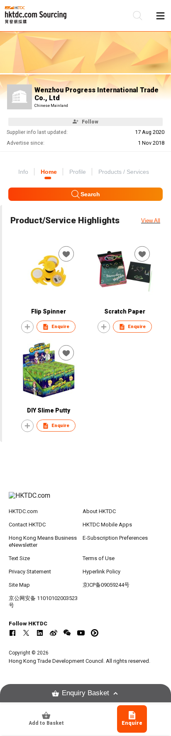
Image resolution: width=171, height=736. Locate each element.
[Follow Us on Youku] (94, 633)
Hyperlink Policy (101, 571)
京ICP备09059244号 (106, 585)
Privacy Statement (30, 571)
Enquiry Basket (85, 693)
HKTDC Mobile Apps (107, 524)
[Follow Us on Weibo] (53, 633)
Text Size (19, 558)
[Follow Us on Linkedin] (40, 633)
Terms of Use (99, 558)
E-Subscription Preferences (115, 538)
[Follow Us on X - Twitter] (26, 633)
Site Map (19, 585)
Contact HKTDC (27, 524)
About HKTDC (99, 511)
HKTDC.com (23, 511)
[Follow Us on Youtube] (81, 633)
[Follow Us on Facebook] (12, 633)
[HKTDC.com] (86, 500)
